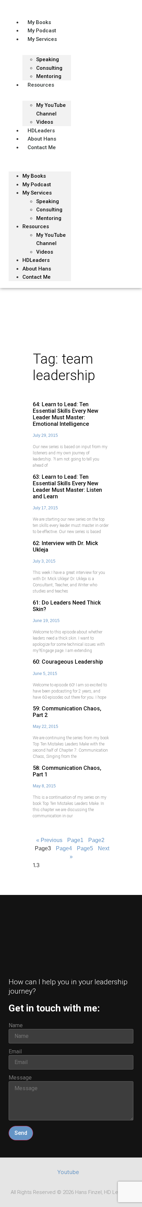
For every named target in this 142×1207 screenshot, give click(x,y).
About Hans (36, 269)
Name (16, 1025)
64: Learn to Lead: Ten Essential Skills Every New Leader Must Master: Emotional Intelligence (65, 414)
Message (20, 1078)
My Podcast (36, 184)
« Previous (49, 840)
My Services (42, 39)
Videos (44, 252)
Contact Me (42, 147)
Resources (41, 85)
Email (15, 1051)
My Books (34, 176)
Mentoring (48, 218)
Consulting (49, 210)
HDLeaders (36, 260)
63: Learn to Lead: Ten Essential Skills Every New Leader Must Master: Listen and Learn (67, 487)
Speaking (47, 59)
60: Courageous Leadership (68, 661)
